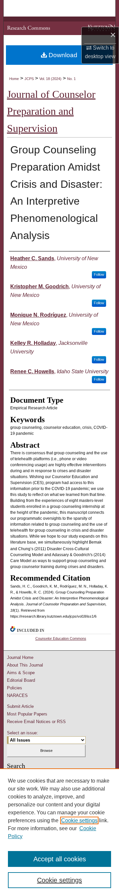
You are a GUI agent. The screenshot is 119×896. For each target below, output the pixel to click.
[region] (59, 832)
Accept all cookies (59, 859)
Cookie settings (79, 820)
